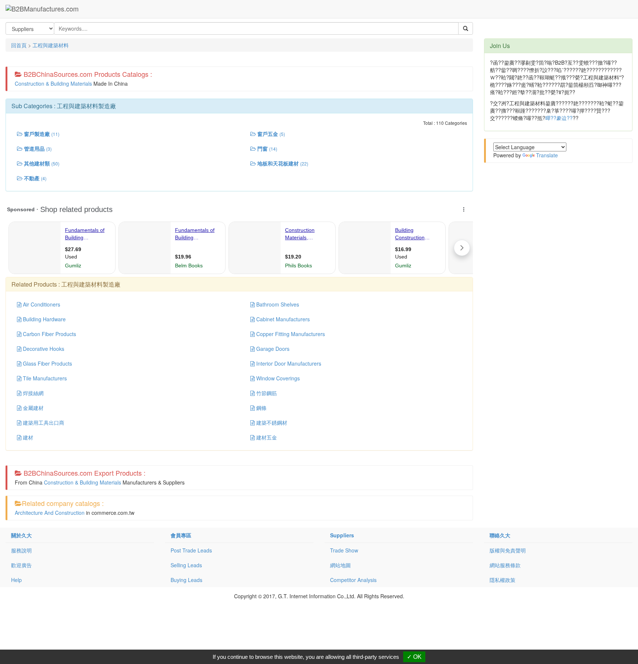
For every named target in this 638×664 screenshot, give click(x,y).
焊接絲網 (32, 393)
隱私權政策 (502, 579)
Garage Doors (272, 348)
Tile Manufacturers (44, 378)
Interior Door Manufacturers (288, 363)
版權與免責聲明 (508, 550)
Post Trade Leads (191, 550)
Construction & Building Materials (53, 83)
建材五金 (266, 437)
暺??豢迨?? (559, 117)
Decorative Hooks (42, 348)
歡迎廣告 (21, 565)
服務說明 (21, 550)
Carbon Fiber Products (48, 334)
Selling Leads (186, 565)
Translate (547, 155)
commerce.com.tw (113, 512)
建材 (27, 437)
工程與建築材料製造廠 (86, 106)
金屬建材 (32, 407)
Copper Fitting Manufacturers (290, 334)
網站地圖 (340, 565)
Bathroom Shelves (277, 304)
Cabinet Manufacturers (282, 319)
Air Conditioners (40, 304)
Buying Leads (186, 579)
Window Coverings (277, 378)
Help (16, 579)
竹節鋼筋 (266, 393)
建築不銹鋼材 (271, 422)
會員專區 (181, 535)
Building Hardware (43, 319)
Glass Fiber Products (46, 363)
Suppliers (342, 535)
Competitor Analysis (353, 579)
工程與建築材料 (50, 45)
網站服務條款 (505, 565)
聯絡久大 (500, 535)
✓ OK (414, 657)
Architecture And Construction (50, 512)
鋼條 (261, 407)
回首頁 (19, 45)
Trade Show (344, 550)
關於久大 (21, 535)
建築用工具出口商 (42, 422)
